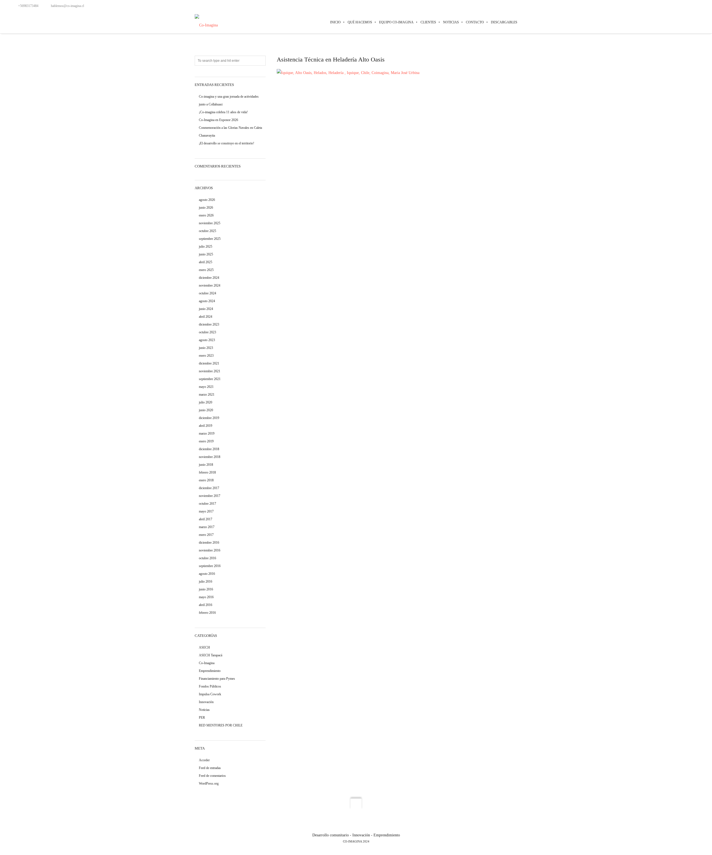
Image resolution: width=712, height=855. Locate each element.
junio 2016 (206, 589)
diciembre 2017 (209, 488)
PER (202, 718)
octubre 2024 (207, 293)
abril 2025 (205, 262)
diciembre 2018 (209, 449)
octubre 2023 (207, 332)
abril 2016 (205, 605)
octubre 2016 (207, 558)
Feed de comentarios (212, 776)
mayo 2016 (206, 597)
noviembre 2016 (209, 550)
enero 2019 (206, 441)
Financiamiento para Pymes (217, 679)
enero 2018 (206, 480)
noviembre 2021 (209, 371)
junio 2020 (206, 410)
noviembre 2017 (209, 496)
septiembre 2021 (210, 379)
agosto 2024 (207, 301)
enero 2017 (206, 535)
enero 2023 (206, 356)
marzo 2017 (206, 527)
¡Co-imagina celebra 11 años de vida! (223, 112)
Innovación (206, 702)
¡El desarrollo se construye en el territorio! (226, 143)
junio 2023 (206, 348)
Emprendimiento (210, 671)
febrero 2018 (207, 472)
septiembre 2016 (210, 566)
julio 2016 (205, 581)
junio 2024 (206, 309)
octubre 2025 (207, 231)
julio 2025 (205, 246)
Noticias (204, 710)
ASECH (204, 647)
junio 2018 (206, 465)
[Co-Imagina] (206, 22)
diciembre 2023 (209, 324)
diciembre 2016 (209, 542)
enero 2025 (206, 270)
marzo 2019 (206, 433)
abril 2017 (205, 519)
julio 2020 (205, 402)
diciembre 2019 (209, 418)
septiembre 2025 (210, 239)
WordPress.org (209, 783)
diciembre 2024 (209, 278)
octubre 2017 (207, 504)
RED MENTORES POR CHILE (221, 725)
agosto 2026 (207, 200)
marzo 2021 (206, 394)
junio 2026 (206, 208)
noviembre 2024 (209, 285)
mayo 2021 (206, 387)
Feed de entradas (210, 768)
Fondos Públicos (210, 686)
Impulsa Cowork (210, 694)
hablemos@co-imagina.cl (67, 6)
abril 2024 (205, 317)
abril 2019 (205, 426)
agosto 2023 (207, 340)
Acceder (204, 760)
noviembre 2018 (209, 457)
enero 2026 (206, 215)
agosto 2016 (207, 574)
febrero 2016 (207, 613)
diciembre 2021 (209, 363)
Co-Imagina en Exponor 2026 (218, 120)
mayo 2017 (206, 511)
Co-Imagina (206, 663)
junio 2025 (206, 254)
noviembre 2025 (209, 223)
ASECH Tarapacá (210, 655)
